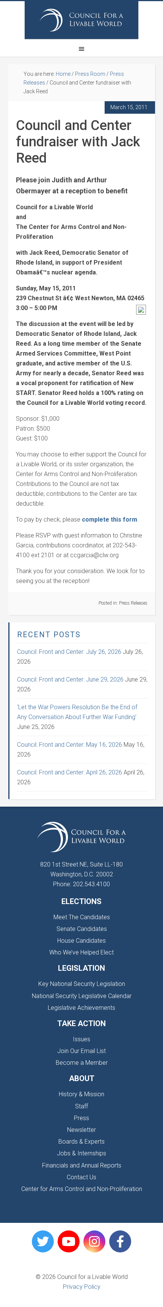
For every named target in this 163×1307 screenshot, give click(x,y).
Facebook (120, 1241)
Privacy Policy (81, 1286)
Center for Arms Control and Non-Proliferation (81, 1189)
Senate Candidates (81, 928)
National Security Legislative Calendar (82, 996)
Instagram (94, 1241)
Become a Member (82, 1062)
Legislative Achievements (81, 1007)
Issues (81, 1039)
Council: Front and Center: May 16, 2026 (69, 744)
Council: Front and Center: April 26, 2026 (69, 772)
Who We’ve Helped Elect (81, 952)
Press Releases (133, 603)
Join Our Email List (81, 1051)
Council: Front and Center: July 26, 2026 (69, 651)
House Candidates (81, 940)
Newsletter (81, 1129)
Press (81, 1118)
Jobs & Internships (81, 1153)
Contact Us (81, 1177)
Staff (81, 1106)
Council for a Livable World (81, 20)
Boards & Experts (81, 1141)
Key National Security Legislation (81, 983)
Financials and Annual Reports (81, 1165)
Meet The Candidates (81, 917)
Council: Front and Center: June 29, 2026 (70, 679)
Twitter (43, 1241)
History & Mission (81, 1094)
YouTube (69, 1241)
